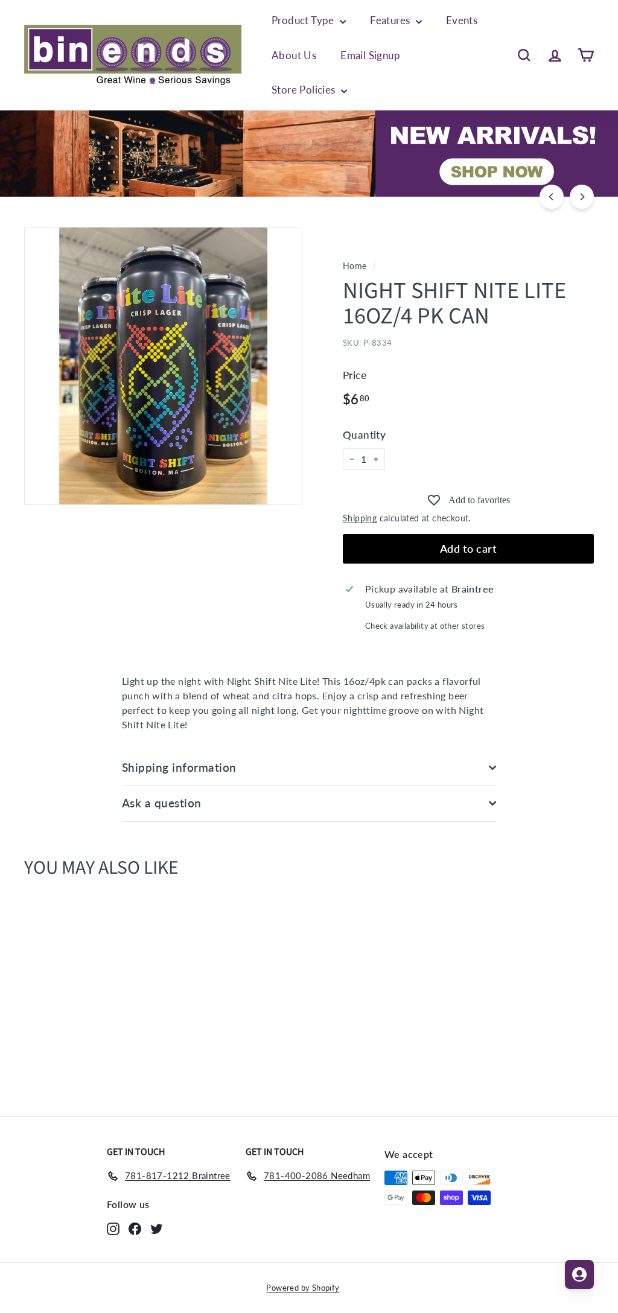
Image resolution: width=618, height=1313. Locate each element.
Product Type (304, 20)
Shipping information (179, 767)
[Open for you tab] (579, 1274)
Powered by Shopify (302, 1287)
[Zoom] (163, 365)
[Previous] (552, 197)
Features (391, 20)
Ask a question (162, 803)
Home (355, 266)
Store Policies (305, 89)
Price (354, 375)
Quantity (364, 434)
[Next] (582, 197)
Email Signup (370, 55)
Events (461, 20)
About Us (294, 55)
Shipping (360, 518)
